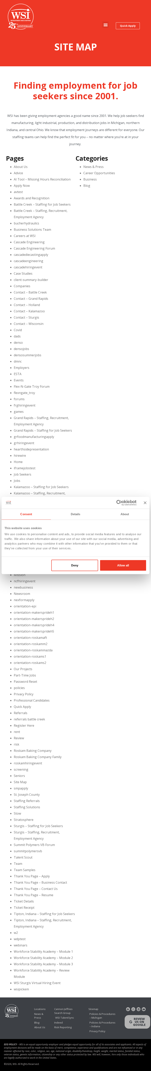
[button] (105, 24)
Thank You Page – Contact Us (36, 889)
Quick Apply (22, 707)
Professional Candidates (32, 700)
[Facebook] (128, 1009)
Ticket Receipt (24, 907)
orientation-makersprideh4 (34, 625)
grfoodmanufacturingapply (34, 437)
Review (19, 738)
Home (18, 462)
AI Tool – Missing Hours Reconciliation (42, 179)
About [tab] (125, 514)
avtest (18, 192)
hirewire (20, 455)
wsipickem (21, 989)
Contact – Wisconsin (28, 324)
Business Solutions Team (32, 229)
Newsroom (22, 594)
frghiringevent (24, 405)
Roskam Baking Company (33, 750)
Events (19, 380)
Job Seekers (22, 474)
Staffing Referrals (27, 801)
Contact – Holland (27, 305)
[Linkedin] (139, 1009)
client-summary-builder (31, 280)
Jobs (17, 481)
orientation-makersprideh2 (34, 619)
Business (90, 179)
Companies (22, 286)
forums (19, 399)
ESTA (17, 374)
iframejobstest (24, 468)
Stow (17, 813)
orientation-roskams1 (30, 656)
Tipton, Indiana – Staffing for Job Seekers (44, 914)
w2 (16, 933)
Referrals (20, 713)
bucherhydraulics (26, 223)
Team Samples (24, 870)
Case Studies (23, 273)
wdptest (20, 939)
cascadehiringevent (28, 267)
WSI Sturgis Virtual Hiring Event (37, 983)
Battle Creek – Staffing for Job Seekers (42, 204)
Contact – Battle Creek (30, 292)
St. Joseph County (27, 794)
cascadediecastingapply (31, 254)
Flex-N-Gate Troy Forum (32, 386)
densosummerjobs (27, 355)
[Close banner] (145, 502)
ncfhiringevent (24, 581)
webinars (20, 945)
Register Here (24, 725)
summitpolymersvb (28, 851)
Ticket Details (24, 901)
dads (17, 336)
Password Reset (25, 681)
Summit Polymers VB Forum (34, 845)
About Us (21, 167)
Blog (86, 185)
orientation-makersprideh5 (34, 631)
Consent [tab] (26, 514)
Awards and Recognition (31, 198)
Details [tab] (75, 514)
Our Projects (23, 669)
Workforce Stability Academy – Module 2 (43, 958)
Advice (18, 173)
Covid (18, 330)
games (19, 411)
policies (19, 688)
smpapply (21, 788)
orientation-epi (25, 606)
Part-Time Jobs (25, 675)
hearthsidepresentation (31, 449)
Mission (19, 575)
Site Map (20, 782)
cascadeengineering (28, 261)
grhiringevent (24, 443)
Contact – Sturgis (26, 317)
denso (18, 342)
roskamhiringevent (28, 763)
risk (16, 744)
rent (17, 732)
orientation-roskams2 (30, 663)
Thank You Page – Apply (32, 876)
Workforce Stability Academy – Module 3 (43, 964)
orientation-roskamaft (30, 637)
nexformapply (24, 600)
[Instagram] (133, 1009)
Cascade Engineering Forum (34, 248)
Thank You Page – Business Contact (40, 882)
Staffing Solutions (27, 807)
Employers (21, 368)
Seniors (19, 776)
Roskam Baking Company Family (38, 757)
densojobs (21, 349)
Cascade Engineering (29, 242)
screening (21, 769)
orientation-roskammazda (33, 650)
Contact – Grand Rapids (31, 298)
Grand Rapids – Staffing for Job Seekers (43, 430)
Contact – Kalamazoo (29, 311)
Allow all (123, 565)
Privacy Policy (23, 694)
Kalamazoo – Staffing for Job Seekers (41, 487)
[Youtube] (144, 1009)
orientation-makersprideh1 (34, 612)
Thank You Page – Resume (33, 895)
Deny (74, 565)
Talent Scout (23, 857)
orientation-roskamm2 (30, 644)
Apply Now (22, 185)
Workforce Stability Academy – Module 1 (43, 951)
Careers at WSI (25, 236)
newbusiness (23, 587)
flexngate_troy (24, 393)
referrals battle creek (29, 719)
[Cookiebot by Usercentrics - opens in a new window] (119, 503)
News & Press (93, 167)
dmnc (18, 361)
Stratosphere (23, 820)
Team (18, 863)
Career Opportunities (99, 173)
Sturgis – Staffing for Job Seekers (38, 826)
